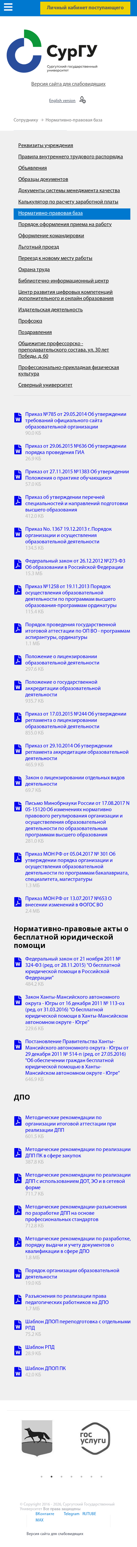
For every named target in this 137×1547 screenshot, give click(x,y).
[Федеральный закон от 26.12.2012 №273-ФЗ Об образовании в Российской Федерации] (18, 565)
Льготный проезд (38, 247)
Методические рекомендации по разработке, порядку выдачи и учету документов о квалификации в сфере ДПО (78, 1245)
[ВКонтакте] (44, 1518)
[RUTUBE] (88, 1518)
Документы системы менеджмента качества (69, 190)
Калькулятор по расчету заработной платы (68, 202)
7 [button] (101, 1476)
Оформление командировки (51, 236)
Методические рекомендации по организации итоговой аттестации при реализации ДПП (70, 1124)
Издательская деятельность (50, 310)
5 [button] (81, 1476)
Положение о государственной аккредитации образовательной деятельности (63, 689)
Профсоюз (30, 321)
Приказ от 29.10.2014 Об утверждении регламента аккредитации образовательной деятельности (77, 752)
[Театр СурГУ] (42, 1444)
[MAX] (39, 1524)
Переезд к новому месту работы (55, 258)
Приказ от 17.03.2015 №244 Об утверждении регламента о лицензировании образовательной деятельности (75, 721)
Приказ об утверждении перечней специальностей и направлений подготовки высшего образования (76, 504)
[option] (42, 1444)
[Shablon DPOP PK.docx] (18, 1373)
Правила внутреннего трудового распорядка (70, 157)
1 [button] (41, 1476)
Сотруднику (26, 120)
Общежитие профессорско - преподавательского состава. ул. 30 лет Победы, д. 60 (63, 350)
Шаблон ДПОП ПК (45, 1368)
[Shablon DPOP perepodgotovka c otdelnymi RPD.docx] (18, 1326)
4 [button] (71, 1476)
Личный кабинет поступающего (85, 8)
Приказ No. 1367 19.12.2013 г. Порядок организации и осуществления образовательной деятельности (68, 536)
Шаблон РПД (40, 1347)
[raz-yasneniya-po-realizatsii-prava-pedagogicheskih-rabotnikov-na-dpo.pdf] (18, 1300)
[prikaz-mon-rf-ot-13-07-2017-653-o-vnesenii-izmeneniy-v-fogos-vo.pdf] (18, 903)
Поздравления (35, 332)
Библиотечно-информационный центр (63, 281)
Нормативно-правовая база (74, 120)
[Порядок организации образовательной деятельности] (18, 1275)
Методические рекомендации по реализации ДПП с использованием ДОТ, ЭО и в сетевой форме (78, 1182)
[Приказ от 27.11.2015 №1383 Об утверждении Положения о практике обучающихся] (18, 476)
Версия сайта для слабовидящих (68, 84)
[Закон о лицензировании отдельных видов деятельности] (18, 782)
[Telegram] (71, 1518)
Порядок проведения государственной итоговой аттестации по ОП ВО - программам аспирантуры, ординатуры (77, 631)
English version (62, 101)
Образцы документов (43, 179)
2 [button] (51, 1476)
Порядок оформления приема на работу (65, 224)
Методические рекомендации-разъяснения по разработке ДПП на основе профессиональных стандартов (76, 1213)
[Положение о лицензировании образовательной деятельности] (18, 661)
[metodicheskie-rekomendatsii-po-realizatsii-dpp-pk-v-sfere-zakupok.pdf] (18, 1154)
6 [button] (91, 1476)
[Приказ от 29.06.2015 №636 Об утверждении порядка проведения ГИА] (18, 450)
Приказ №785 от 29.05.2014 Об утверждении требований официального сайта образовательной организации (75, 421)
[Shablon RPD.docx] (18, 1351)
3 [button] (61, 1476)
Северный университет (45, 385)
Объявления (32, 168)
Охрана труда (34, 269)
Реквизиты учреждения (45, 145)
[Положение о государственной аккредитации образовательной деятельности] (18, 686)
